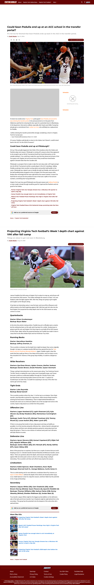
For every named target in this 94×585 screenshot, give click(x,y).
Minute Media (10, 580)
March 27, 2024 (32, 137)
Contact (46, 571)
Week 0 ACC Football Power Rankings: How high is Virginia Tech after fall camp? (34, 197)
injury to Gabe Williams (17, 474)
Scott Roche (13, 36)
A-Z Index (32, 577)
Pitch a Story (13, 574)
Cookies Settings (49, 577)
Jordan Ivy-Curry (34, 127)
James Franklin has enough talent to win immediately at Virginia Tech (33, 194)
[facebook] (84, 2)
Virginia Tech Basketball (21, 218)
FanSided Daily (78, 571)
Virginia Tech (29, 119)
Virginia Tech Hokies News (30, 2)
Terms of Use (48, 574)
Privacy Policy (34, 574)
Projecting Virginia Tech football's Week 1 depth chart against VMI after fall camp (34, 201)
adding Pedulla (53, 182)
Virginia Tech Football (21, 559)
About (19, 2)
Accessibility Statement (17, 577)
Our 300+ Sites (64, 571)
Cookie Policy (64, 574)
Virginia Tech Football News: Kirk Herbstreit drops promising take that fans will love (34, 206)
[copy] (19, 40)
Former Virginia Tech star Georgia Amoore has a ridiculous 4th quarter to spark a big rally (34, 190)
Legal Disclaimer (79, 574)
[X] (81, 2)
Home (11, 218)
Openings (32, 571)
